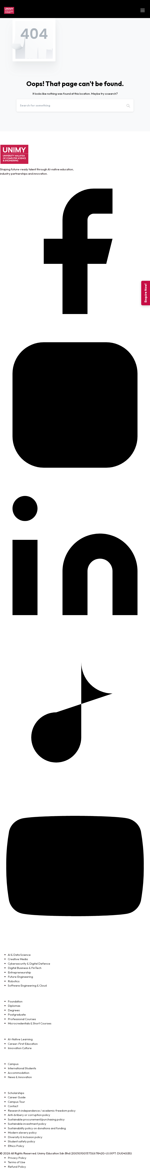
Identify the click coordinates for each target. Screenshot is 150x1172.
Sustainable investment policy (27, 1124)
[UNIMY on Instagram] (75, 404)
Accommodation (18, 1073)
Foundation (15, 1001)
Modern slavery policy (22, 1132)
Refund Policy (17, 1166)
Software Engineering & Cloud (27, 985)
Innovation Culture (20, 1048)
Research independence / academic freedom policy (42, 1110)
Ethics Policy (16, 1146)
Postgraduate (17, 1014)
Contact (13, 1106)
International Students (22, 1068)
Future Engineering (20, 977)
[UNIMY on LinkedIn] (75, 558)
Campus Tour (16, 1102)
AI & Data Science (19, 955)
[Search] (128, 105)
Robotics (14, 981)
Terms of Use (16, 1162)
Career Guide (17, 1097)
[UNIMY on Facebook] (75, 251)
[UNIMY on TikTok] (75, 712)
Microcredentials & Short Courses (29, 1023)
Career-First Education (23, 1044)
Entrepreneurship (19, 972)
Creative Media (18, 959)
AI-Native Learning (20, 1039)
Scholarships (16, 1093)
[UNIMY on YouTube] (75, 865)
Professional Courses (22, 1019)
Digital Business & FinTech (24, 968)
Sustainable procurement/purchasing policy (36, 1119)
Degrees (14, 1010)
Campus (13, 1064)
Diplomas (14, 1006)
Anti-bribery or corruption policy (29, 1115)
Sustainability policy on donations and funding (37, 1128)
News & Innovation (20, 1077)
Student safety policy (21, 1141)
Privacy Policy (17, 1158)
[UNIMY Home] (9, 10)
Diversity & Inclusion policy (25, 1137)
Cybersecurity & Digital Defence (29, 963)
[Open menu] (142, 10)
